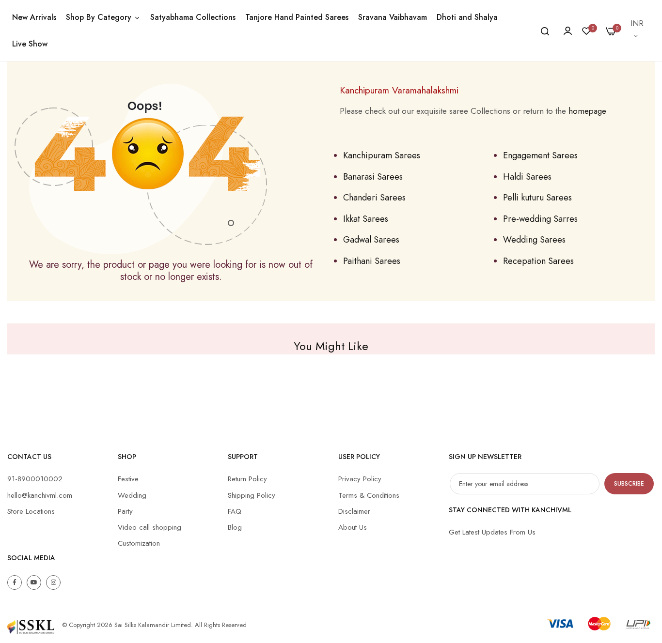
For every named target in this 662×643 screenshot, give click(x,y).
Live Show (29, 43)
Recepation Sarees (538, 261)
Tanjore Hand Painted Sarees (296, 17)
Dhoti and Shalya (467, 17)
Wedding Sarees (534, 239)
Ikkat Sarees (365, 219)
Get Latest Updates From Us (492, 532)
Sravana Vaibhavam (392, 17)
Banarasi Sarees (373, 176)
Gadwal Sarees (371, 239)
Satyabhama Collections (193, 17)
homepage (587, 111)
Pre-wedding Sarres (540, 219)
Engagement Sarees (540, 155)
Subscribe (629, 483)
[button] (637, 30)
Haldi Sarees (527, 176)
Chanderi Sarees (374, 197)
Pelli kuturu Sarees (537, 197)
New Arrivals (34, 17)
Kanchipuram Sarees (381, 155)
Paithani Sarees (371, 261)
